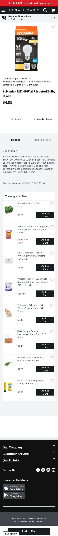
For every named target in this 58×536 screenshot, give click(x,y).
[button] (45, 10)
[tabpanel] (29, 273)
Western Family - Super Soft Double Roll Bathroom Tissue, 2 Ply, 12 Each (33, 282)
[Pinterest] (53, 471)
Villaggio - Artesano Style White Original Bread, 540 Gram (31, 308)
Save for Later (44, 119)
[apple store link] (14, 490)
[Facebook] (38, 471)
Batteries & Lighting (13, 84)
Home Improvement (39, 81)
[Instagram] (48, 471)
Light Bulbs (32, 84)
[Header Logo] (22, 10)
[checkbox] (52, 26)
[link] (42, 119)
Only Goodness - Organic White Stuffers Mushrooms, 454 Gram (31, 255)
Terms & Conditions (37, 518)
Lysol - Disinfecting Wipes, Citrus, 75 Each (31, 382)
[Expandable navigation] (3, 10)
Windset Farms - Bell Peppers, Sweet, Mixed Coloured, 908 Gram (33, 229)
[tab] (16, 140)
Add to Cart (45, 215)
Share (18, 119)
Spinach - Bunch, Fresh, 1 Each (30, 205)
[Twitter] (43, 471)
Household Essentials (14, 81)
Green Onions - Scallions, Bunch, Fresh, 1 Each (30, 359)
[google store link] (14, 498)
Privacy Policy (18, 518)
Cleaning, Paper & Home (15, 78)
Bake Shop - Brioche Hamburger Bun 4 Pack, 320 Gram (32, 334)
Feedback (11, 533)
